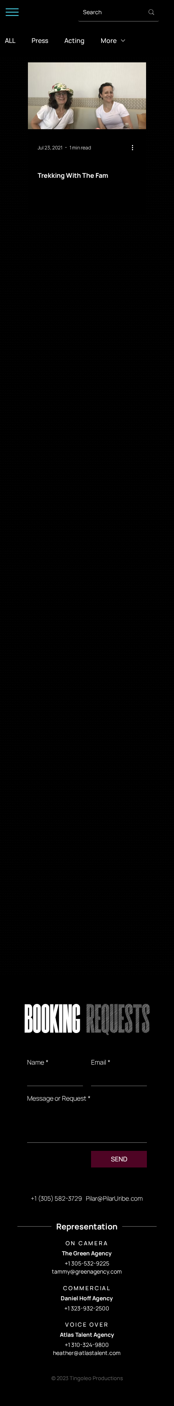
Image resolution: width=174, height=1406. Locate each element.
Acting (74, 40)
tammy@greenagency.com (87, 1271)
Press (40, 40)
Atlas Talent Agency (87, 1334)
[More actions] (135, 147)
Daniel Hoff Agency (87, 1298)
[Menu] (12, 12)
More (109, 40)
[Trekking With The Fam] (87, 95)
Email (100, 1062)
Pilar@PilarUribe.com (114, 1198)
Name (38, 1062)
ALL (10, 40)
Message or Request (59, 1098)
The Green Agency (87, 1253)
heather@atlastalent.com (87, 1353)
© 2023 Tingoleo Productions (87, 1378)
